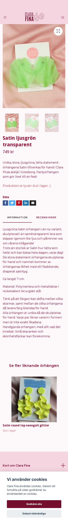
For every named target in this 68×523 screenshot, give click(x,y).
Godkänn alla (34, 504)
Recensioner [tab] (46, 217)
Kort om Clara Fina (16, 465)
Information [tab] (17, 217)
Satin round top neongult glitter (26, 425)
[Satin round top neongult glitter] (34, 399)
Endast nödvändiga (34, 513)
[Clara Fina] (34, 17)
